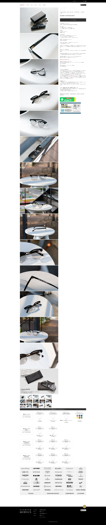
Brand (34, 511)
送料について (42, 515)
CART (84, 1)
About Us (35, 513)
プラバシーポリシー (43, 517)
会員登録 (74, 1)
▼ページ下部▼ (70, 75)
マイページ (80, 1)
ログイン (77, 1)
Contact (35, 515)
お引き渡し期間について (43, 513)
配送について (42, 511)
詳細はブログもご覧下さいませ (64, 59)
